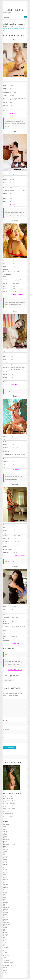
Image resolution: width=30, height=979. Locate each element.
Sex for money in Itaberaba (9, 801)
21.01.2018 (12, 675)
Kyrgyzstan (5, 902)
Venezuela (5, 970)
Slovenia (5, 945)
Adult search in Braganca (9, 800)
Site (4, 738)
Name (5, 720)
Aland (4, 828)
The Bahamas (6, 960)
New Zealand (6, 924)
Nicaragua (5, 926)
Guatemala (6, 881)
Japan (4, 897)
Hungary (5, 886)
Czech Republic (6, 862)
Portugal (5, 937)
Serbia (4, 940)
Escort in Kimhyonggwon (9, 808)
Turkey (4, 964)
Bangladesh (6, 839)
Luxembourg (6, 911)
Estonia (5, 871)
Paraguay (5, 934)
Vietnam (5, 972)
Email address (7, 729)
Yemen (4, 974)
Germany (5, 876)
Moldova (5, 916)
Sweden (5, 954)
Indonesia (5, 887)
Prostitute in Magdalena (8, 813)
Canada (5, 851)
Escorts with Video (15, 669)
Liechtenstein (6, 907)
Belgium (5, 841)
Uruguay (5, 967)
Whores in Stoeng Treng (9, 803)
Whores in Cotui (7, 811)
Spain (4, 950)
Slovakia (5, 944)
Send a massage (18, 294)
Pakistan (5, 932)
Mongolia (5, 919)
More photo (14, 385)
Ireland (5, 892)
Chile (4, 853)
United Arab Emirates (8, 965)
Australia (5, 834)
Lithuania (5, 909)
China (4, 854)
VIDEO (12, 113)
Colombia (5, 856)
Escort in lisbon (6, 810)
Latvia (4, 904)
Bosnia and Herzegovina (9, 844)
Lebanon (5, 906)
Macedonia (5, 912)
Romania (5, 939)
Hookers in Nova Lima (9, 680)
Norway (5, 929)
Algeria (5, 831)
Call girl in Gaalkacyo (8, 805)
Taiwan (5, 957)
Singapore (5, 942)
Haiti (4, 882)
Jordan (4, 899)
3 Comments (7, 677)
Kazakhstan (6, 901)
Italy (4, 896)
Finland (5, 872)
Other (4, 931)
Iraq (4, 891)
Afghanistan (6, 824)
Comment (5, 698)
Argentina (5, 833)
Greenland (5, 879)
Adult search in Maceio (13, 28)
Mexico (5, 914)
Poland (5, 936)
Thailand (5, 959)
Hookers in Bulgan (7, 806)
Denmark (5, 864)
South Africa (6, 947)
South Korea (6, 949)
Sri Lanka (5, 952)
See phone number (19, 555)
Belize (4, 843)
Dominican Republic (8, 866)
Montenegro (6, 921)
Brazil (17, 675)
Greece (5, 877)
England (5, 869)
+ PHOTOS (15, 470)
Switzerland (6, 955)
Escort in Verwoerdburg (8, 815)
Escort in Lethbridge (7, 816)
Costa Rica (5, 857)
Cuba (4, 861)
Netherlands (6, 922)
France (4, 874)
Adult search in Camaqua (9, 798)
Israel (4, 894)
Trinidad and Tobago (8, 962)
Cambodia (5, 849)
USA (4, 969)
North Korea (6, 927)
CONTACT (13, 204)
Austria (5, 836)
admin (6, 675)
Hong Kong (5, 884)
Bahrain (5, 838)
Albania (5, 829)
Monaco (5, 917)
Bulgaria (5, 848)
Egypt (4, 867)
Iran (4, 889)
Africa (4, 826)
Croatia (5, 859)
